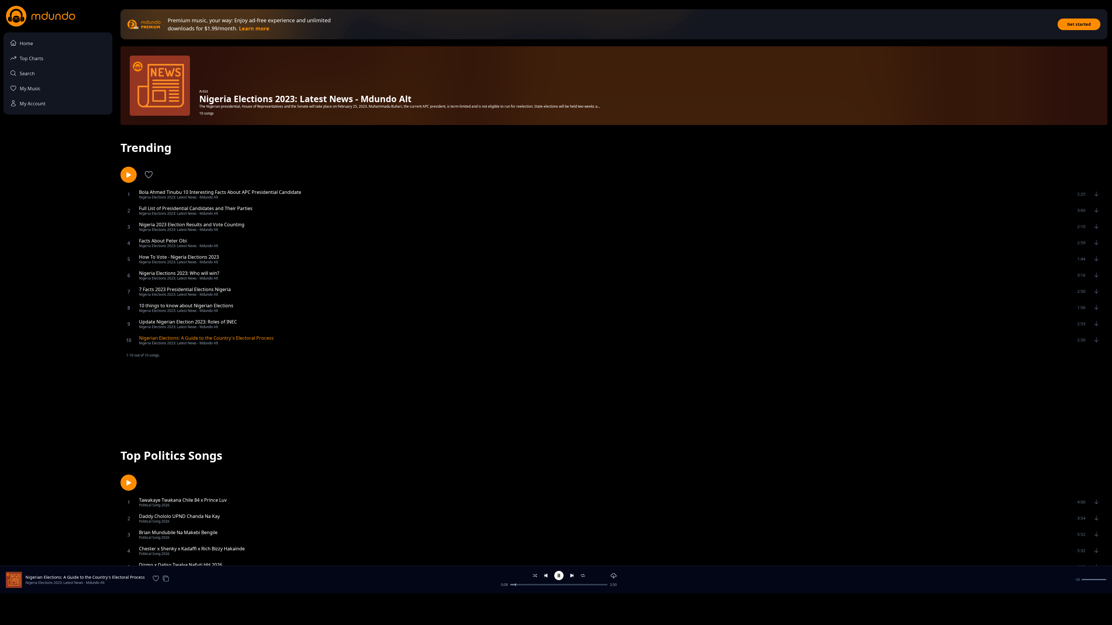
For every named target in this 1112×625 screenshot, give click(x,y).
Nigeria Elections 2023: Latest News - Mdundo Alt (65, 582)
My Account (32, 103)
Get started (1079, 24)
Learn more (254, 28)
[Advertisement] (613, 398)
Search (27, 73)
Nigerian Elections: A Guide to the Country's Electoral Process (85, 577)
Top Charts (31, 58)
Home (26, 43)
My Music (30, 88)
